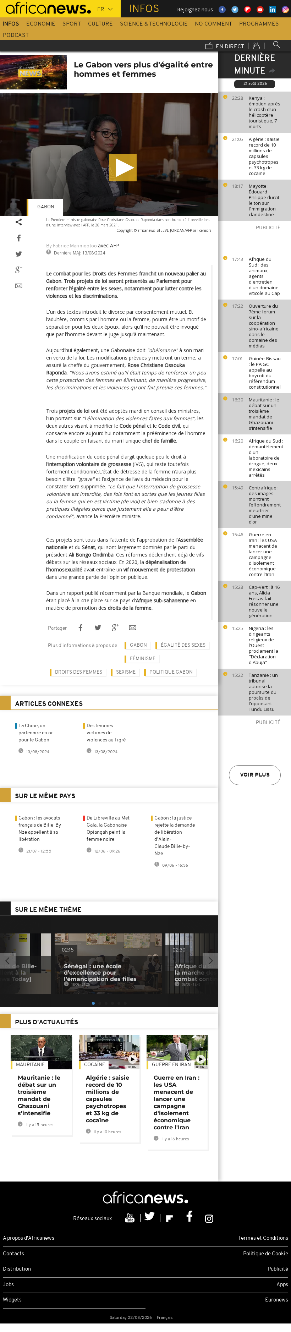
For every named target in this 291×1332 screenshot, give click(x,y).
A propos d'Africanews (28, 1238)
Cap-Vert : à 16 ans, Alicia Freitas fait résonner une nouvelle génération (264, 601)
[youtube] (131, 1218)
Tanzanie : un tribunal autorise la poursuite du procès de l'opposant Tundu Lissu (263, 692)
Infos (11, 24)
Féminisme (142, 659)
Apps (282, 1285)
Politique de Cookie (265, 1254)
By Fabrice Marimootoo (71, 246)
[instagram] (209, 1218)
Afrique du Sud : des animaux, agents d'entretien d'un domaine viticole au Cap (264, 276)
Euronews (276, 1300)
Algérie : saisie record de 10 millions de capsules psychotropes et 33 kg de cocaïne (264, 156)
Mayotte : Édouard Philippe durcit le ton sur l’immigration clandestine (264, 200)
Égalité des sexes (183, 645)
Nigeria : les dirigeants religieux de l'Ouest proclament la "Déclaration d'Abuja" (263, 645)
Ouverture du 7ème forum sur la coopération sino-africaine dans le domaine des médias (264, 326)
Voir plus (255, 775)
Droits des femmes (78, 672)
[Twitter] (150, 1218)
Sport (71, 24)
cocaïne (94, 1065)
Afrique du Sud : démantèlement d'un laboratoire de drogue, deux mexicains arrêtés (266, 458)
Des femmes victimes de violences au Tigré (106, 733)
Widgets (12, 1300)
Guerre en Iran (171, 1065)
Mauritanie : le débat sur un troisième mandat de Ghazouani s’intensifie (264, 414)
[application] (109, 154)
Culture (100, 24)
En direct (229, 47)
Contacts (13, 1254)
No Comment (213, 24)
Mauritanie (30, 1065)
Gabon (45, 207)
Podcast (16, 35)
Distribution (17, 1269)
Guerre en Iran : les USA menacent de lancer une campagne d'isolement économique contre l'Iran (263, 554)
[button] (123, 167)
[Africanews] (45, 7)
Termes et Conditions (263, 1238)
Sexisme (126, 672)
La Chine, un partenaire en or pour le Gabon (35, 733)
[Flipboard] (170, 1218)
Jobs (8, 1285)
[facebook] (190, 1218)
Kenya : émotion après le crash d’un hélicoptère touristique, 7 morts (264, 112)
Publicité (278, 1269)
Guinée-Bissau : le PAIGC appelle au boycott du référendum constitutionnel (265, 373)
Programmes (259, 24)
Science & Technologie (154, 24)
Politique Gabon (171, 672)
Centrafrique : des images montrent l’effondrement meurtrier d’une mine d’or (265, 505)
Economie (40, 24)
